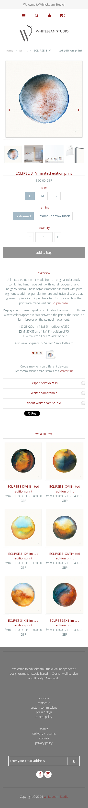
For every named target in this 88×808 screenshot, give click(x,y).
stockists (44, 738)
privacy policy (44, 743)
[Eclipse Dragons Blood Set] (37, 359)
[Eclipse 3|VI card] (51, 359)
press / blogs (44, 712)
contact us (66, 371)
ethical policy (44, 717)
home (9, 50)
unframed (23, 216)
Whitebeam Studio (56, 797)
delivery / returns (44, 734)
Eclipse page (60, 303)
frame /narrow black (55, 216)
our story (44, 698)
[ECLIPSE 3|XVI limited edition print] (64, 479)
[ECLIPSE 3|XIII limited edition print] (23, 613)
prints (23, 50)
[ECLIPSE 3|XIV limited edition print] (64, 546)
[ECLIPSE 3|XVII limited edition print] (23, 479)
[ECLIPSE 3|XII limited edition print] (64, 613)
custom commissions (44, 707)
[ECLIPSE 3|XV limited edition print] (23, 546)
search (44, 729)
